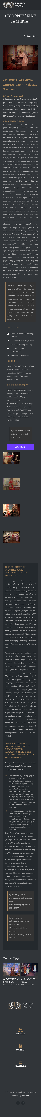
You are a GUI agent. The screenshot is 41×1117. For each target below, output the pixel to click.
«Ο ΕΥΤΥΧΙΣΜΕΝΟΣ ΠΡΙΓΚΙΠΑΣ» (11, 980)
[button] (4, 975)
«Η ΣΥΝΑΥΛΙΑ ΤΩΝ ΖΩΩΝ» (28, 980)
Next (34, 36)
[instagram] (23, 1103)
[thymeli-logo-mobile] (14, 2)
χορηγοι (20, 1049)
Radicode (25, 1095)
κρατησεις (20, 1065)
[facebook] (18, 1103)
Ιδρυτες (20, 1033)
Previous (27, 36)
